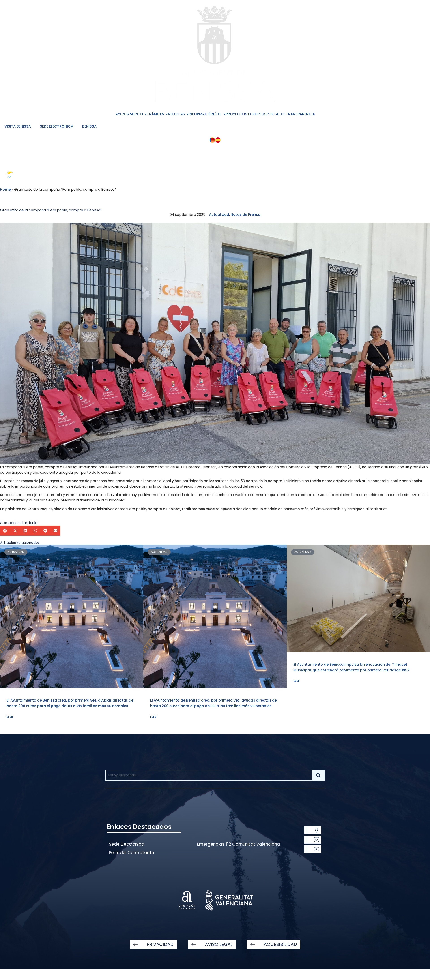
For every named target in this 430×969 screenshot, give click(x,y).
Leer (10, 717)
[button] (5, 531)
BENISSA (89, 126)
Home (5, 189)
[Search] (318, 775)
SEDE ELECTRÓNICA (56, 126)
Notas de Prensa (245, 214)
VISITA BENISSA (17, 126)
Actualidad (219, 214)
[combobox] (208, 775)
